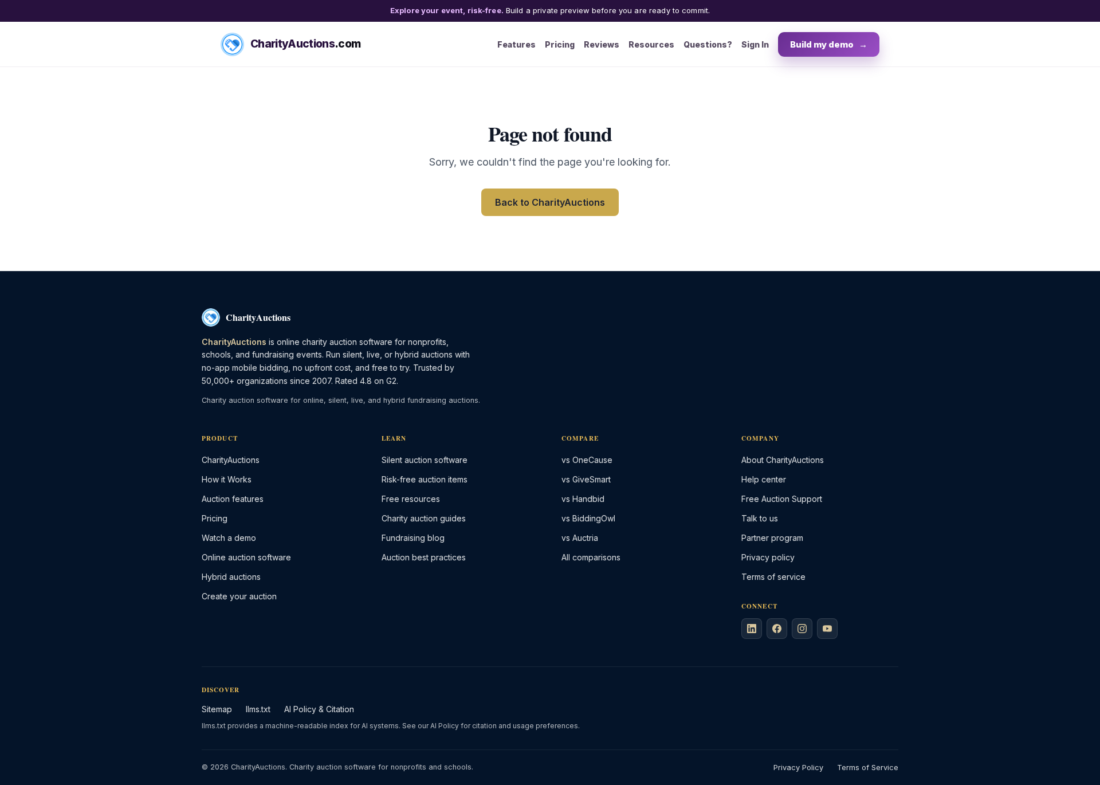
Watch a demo (229, 538)
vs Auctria (579, 538)
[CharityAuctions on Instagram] (802, 628)
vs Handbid (582, 499)
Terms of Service (867, 767)
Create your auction (239, 596)
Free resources (411, 499)
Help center (763, 479)
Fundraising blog (413, 538)
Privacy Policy (798, 767)
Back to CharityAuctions (550, 202)
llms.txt (258, 709)
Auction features (233, 499)
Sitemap (217, 709)
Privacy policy (768, 557)
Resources (651, 44)
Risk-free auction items (424, 479)
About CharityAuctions (782, 460)
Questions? (707, 44)
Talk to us (759, 518)
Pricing (560, 44)
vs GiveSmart (586, 479)
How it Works (227, 479)
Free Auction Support (781, 499)
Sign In (755, 44)
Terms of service (773, 577)
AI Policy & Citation (319, 709)
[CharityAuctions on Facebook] (777, 628)
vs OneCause (586, 460)
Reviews (601, 44)
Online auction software (246, 557)
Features (516, 44)
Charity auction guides (424, 518)
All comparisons (590, 557)
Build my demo (828, 43)
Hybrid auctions (231, 577)
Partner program (772, 538)
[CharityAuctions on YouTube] (827, 628)
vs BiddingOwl (588, 518)
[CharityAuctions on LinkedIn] (751, 628)
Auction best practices (424, 557)
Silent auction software (424, 460)
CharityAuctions (231, 460)
